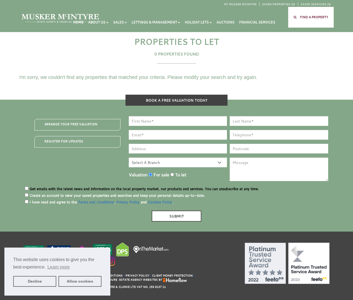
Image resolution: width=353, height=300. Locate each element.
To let (180, 175)
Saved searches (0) (316, 4)
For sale (160, 175)
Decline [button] (35, 281)
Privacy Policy (128, 202)
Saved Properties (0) (278, 4)
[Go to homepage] (60, 18)
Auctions (225, 22)
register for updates (63, 141)
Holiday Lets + (198, 22)
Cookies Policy (160, 202)
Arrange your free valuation (70, 124)
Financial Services (257, 22)
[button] (311, 17)
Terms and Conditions (96, 202)
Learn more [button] (58, 267)
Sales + (120, 22)
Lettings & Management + (156, 22)
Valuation (138, 175)
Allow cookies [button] (80, 281)
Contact (81, 43)
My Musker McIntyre (240, 4)
